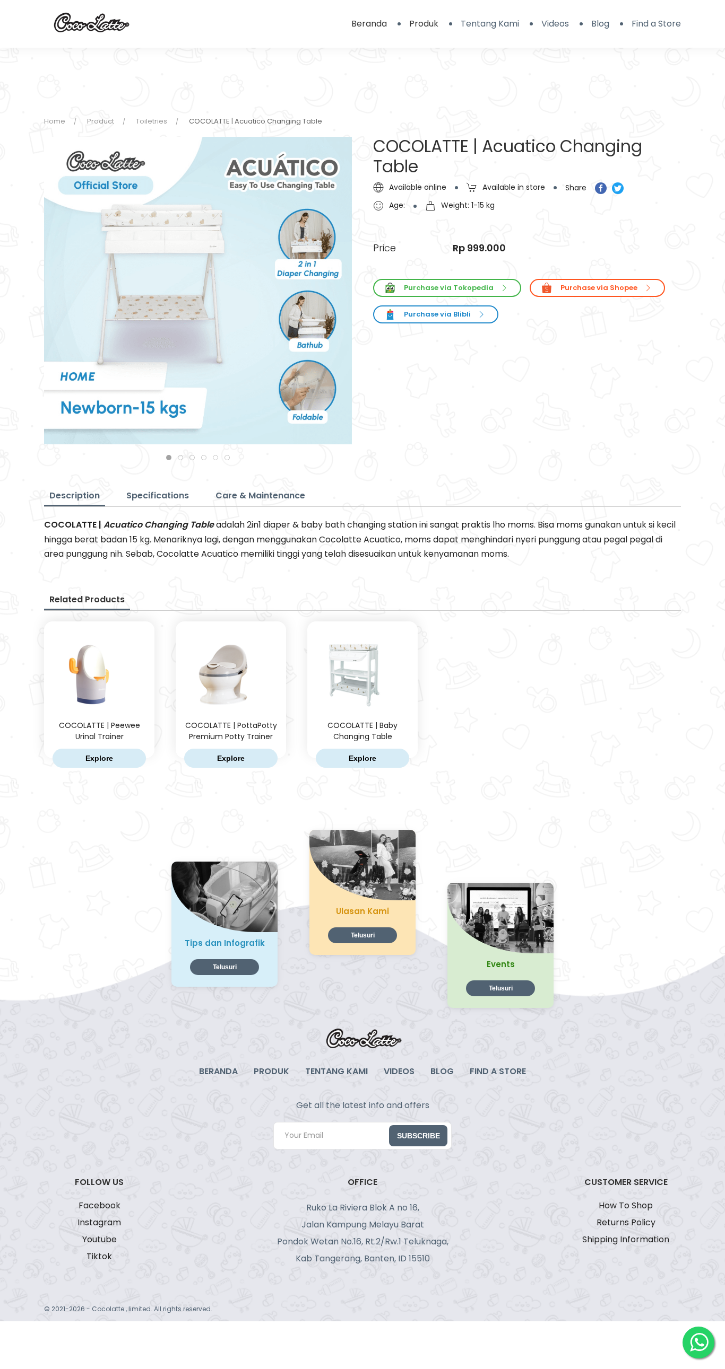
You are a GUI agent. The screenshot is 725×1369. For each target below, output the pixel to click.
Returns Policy (626, 1222)
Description (74, 495)
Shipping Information (625, 1239)
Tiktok (99, 1256)
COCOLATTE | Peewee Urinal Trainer (99, 731)
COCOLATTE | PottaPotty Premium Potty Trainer (231, 731)
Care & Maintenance (260, 495)
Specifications (157, 495)
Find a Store (656, 23)
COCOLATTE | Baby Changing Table (362, 731)
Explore (99, 758)
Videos (555, 23)
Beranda (369, 23)
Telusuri (225, 967)
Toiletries (151, 121)
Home (54, 121)
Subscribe (418, 1135)
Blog (600, 23)
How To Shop (626, 1205)
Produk (423, 23)
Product (100, 121)
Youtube (99, 1239)
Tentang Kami (490, 23)
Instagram (99, 1222)
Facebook (99, 1205)
